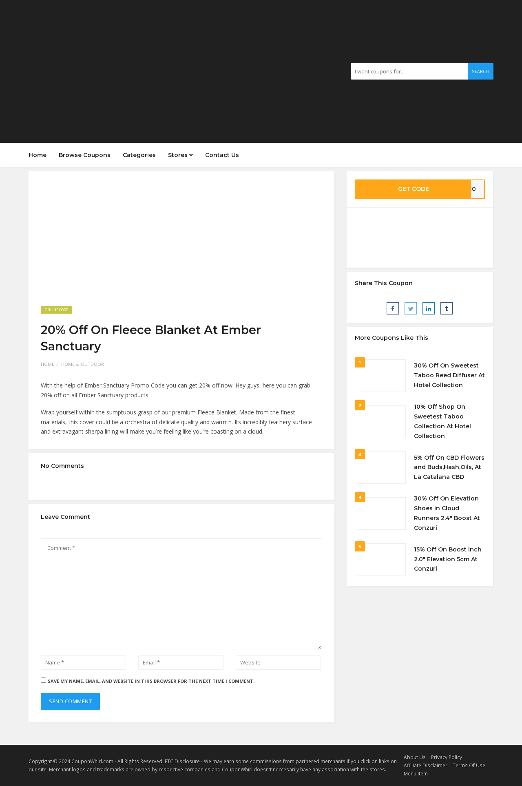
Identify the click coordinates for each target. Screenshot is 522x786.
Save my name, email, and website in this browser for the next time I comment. (151, 681)
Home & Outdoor (82, 364)
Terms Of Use (469, 765)
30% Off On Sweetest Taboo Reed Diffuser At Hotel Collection (449, 375)
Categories (139, 155)
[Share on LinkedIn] (428, 308)
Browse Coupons (85, 155)
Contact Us (222, 155)
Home (37, 155)
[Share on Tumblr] (446, 308)
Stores (178, 155)
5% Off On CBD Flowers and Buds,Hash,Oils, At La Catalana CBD (449, 467)
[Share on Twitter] (411, 308)
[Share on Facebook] (393, 308)
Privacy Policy (446, 757)
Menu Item (416, 773)
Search (480, 71)
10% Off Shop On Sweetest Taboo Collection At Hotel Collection (442, 421)
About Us (415, 757)
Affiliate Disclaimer (425, 765)
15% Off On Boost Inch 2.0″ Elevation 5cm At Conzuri (448, 559)
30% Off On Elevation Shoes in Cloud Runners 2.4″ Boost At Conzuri (447, 513)
